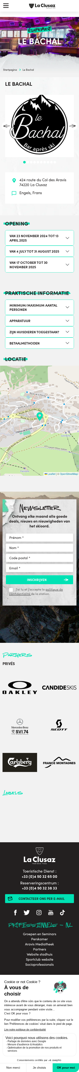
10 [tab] (55, 162)
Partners (39, 949)
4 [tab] (34, 162)
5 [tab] (38, 162)
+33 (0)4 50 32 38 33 (39, 887)
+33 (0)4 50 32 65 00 (39, 876)
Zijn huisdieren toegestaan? (34, 331)
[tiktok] (62, 913)
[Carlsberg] (20, 763)
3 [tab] (31, 162)
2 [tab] (28, 162)
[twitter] (27, 913)
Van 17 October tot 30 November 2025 (28, 264)
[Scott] (59, 725)
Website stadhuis (39, 954)
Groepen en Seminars (39, 934)
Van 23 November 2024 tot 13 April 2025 (33, 237)
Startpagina (10, 69)
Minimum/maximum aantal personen (33, 307)
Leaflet (51, 474)
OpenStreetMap (69, 474)
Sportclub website (39, 959)
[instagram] (39, 913)
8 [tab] (48, 162)
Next (72, 126)
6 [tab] (41, 162)
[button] (39, 416)
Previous (6, 126)
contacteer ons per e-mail (42, 898)
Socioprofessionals (39, 964)
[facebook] (15, 913)
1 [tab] (24, 162)
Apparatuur (19, 320)
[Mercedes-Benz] (20, 725)
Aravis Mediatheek (39, 944)
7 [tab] (44, 162)
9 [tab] (51, 162)
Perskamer (39, 939)
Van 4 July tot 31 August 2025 (34, 251)
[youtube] (50, 913)
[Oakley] (20, 688)
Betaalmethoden (24, 343)
